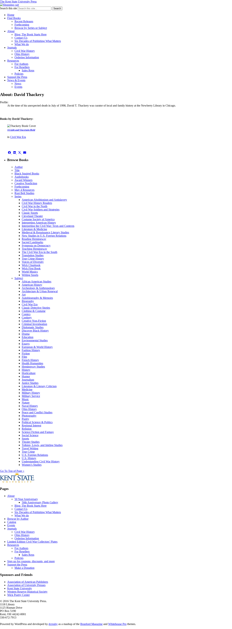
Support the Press (17, 77)
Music (25, 399)
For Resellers (22, 67)
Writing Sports (30, 275)
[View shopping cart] (9, 4)
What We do (21, 44)
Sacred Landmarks (32, 242)
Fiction (26, 353)
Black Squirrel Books (26, 173)
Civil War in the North (34, 206)
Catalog (11, 522)
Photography (29, 415)
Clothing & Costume (33, 311)
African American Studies (36, 281)
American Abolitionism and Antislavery (44, 199)
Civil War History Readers (37, 203)
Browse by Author (17, 518)
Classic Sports (30, 212)
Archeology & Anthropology (38, 288)
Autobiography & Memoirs (37, 297)
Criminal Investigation (34, 324)
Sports (25, 438)
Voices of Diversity (33, 261)
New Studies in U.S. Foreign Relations (44, 235)
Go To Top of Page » (12, 470)
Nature (26, 402)
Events (18, 86)
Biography (28, 301)
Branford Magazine (91, 624)
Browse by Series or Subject (30, 27)
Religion (27, 428)
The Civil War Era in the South (39, 252)
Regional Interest (31, 425)
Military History (31, 392)
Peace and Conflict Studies (37, 412)
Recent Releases (23, 21)
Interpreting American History (39, 222)
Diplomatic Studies (33, 327)
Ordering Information (26, 57)
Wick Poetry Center (18, 594)
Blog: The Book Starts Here (30, 34)
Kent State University (19, 588)
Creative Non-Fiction (34, 320)
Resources (13, 60)
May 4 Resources (24, 189)
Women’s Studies (32, 464)
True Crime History (33, 258)
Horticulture (29, 373)
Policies (18, 73)
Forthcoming (21, 24)
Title (17, 170)
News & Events (16, 80)
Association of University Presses (26, 585)
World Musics (30, 271)
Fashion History (31, 350)
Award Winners (23, 180)
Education (27, 337)
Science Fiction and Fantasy (38, 432)
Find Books (14, 18)
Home (10, 14)
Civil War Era (18, 137)
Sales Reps (28, 70)
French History (30, 360)
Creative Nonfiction (25, 183)
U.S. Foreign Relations (35, 454)
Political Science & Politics (37, 422)
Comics (26, 314)
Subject (18, 278)
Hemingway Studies (33, 366)
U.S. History (29, 458)
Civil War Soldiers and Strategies (40, 209)
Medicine (27, 389)
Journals (12, 47)
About (10, 31)
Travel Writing (30, 448)
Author (18, 167)
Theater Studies (31, 441)
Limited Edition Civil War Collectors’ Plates (32, 541)
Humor (26, 376)
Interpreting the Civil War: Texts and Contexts (48, 225)
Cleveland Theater (32, 216)
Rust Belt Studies (24, 193)
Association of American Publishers (27, 581)
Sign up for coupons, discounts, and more (31, 561)
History (26, 369)
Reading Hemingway (34, 239)
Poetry (25, 418)
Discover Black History (35, 330)
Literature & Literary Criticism (39, 386)
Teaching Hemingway (34, 248)
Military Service (31, 396)
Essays (26, 343)
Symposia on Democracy (36, 245)
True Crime (28, 451)
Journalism (28, 379)
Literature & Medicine (34, 229)
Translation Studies (33, 255)
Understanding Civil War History (41, 461)
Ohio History (22, 54)
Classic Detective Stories (36, 307)
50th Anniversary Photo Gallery (40, 502)
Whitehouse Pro (117, 624)
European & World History (37, 346)
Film (24, 356)
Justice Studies (30, 382)
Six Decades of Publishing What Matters (37, 41)
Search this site (8, 8)
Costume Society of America (38, 219)
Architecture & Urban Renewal (40, 291)
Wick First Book (31, 268)
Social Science (30, 435)
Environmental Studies (35, 340)
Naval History (30, 405)
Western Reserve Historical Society (27, 591)
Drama (26, 333)
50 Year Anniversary (26, 499)
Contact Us (20, 37)
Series (17, 196)
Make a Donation (24, 567)
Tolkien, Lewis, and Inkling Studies (42, 445)
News (17, 83)
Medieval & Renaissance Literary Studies (45, 232)
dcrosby (53, 624)
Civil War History (24, 50)
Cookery (27, 317)
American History (32, 284)
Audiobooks (21, 176)
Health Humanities (32, 363)
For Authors (21, 63)
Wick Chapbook (31, 265)
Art (24, 294)
